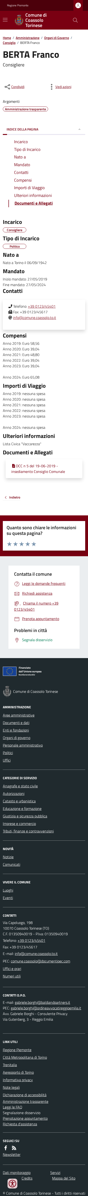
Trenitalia (10, 1065)
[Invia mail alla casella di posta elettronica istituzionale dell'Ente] (36, 953)
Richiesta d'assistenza (20, 1124)
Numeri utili (12, 976)
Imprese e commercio (19, 823)
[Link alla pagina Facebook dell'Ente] (5, 1148)
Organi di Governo (56, 37)
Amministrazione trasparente (25, 1101)
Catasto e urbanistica (19, 801)
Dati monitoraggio (17, 1172)
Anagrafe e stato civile (20, 786)
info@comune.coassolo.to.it (34, 317)
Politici (8, 752)
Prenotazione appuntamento (25, 1118)
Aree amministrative (18, 715)
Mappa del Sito (63, 1178)
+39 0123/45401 (42, 306)
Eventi (8, 898)
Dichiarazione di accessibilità (24, 1095)
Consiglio (9, 42)
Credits (27, 1178)
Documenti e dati (16, 722)
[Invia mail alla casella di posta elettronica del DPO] (42, 1002)
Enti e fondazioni (16, 730)
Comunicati (11, 864)
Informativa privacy (18, 1080)
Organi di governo (16, 737)
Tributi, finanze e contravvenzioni (28, 831)
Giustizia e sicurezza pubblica (25, 816)
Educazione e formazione (22, 808)
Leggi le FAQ (12, 1107)
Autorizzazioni (13, 793)
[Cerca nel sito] (73, 20)
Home (7, 37)
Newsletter (11, 1154)
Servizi (55, 1172)
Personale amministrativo (23, 745)
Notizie (8, 857)
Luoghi (8, 890)
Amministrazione (27, 37)
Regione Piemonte (17, 5)
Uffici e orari (12, 968)
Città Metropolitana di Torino (25, 1057)
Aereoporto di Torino (18, 1072)
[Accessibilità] (12, 1183)
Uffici (7, 760)
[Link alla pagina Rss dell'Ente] (14, 1148)
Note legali (11, 1087)
